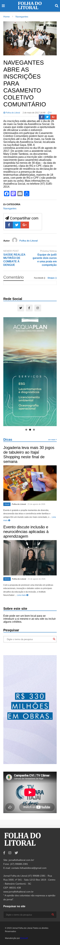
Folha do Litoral (12, 113)
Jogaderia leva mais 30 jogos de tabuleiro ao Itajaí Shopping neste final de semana (28, 454)
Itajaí (7, 504)
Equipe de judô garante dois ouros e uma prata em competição (45, 259)
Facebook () (40, 278)
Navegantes (9, 208)
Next (52, 370)
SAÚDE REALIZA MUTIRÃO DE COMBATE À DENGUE (14, 259)
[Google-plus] (53, 117)
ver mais (52, 440)
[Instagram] (37, 308)
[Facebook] (42, 117)
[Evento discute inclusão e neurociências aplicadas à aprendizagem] (30, 557)
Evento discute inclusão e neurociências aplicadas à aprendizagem (25, 531)
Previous (7, 370)
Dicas (7, 439)
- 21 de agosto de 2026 (35, 504)
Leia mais (21, 595)
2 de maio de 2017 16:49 (34, 113)
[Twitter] (47, 117)
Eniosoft (24, 938)
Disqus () (52, 278)
